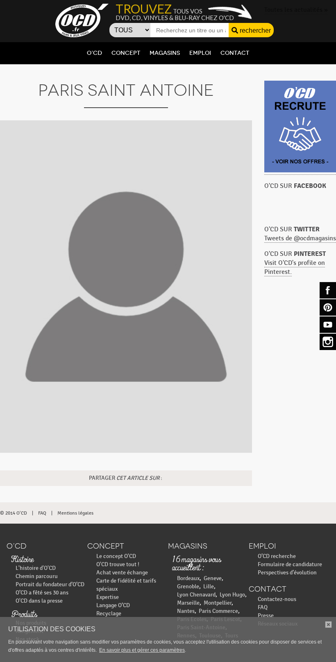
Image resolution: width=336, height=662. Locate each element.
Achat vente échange (122, 572)
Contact (234, 53)
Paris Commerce (218, 611)
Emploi (200, 53)
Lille (208, 586)
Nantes (186, 611)
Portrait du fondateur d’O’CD (50, 584)
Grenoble (188, 586)
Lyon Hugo (232, 594)
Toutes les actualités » (296, 10)
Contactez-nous (277, 599)
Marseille (188, 602)
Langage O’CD (113, 605)
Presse (266, 615)
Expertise (107, 597)
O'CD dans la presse (39, 600)
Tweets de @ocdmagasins (300, 238)
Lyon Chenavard (196, 594)
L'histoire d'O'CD (36, 568)
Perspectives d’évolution (287, 572)
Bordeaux (188, 578)
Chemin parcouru (37, 576)
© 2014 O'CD (13, 513)
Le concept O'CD (116, 556)
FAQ (42, 513)
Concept (125, 53)
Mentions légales (75, 513)
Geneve (213, 578)
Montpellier (218, 602)
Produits (24, 615)
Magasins (165, 53)
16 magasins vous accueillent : (196, 564)
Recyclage (108, 613)
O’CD (94, 53)
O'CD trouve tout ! (117, 564)
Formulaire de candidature (290, 564)
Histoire (22, 560)
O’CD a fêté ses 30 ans (42, 592)
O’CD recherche (277, 556)
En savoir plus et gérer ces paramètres (142, 650)
